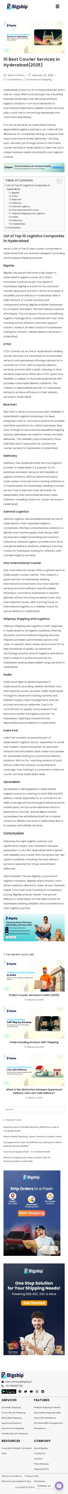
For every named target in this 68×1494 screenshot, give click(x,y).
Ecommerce (15, 79)
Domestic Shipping (11, 1407)
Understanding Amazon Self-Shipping (34, 1042)
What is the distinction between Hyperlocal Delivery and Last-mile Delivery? (34, 1091)
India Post (17, 220)
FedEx (15, 216)
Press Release (41, 1463)
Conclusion (14, 227)
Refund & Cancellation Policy (16, 1481)
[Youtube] (31, 1391)
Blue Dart (17, 199)
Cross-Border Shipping (13, 1412)
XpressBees (19, 223)
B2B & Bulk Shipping (12, 1417)
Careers (38, 1458)
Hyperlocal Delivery (12, 1423)
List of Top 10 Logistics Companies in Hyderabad (28, 187)
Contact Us (39, 1453)
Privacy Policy (32, 1476)
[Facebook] (20, 1391)
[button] (57, 6)
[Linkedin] (43, 1391)
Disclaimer (39, 1481)
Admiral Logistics (21, 206)
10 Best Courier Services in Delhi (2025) (34, 995)
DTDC (15, 196)
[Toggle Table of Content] (57, 180)
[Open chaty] (59, 1486)
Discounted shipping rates (47, 1412)
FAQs (4, 1453)
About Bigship (41, 1448)
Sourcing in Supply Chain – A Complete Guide (27, 1151)
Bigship (15, 192)
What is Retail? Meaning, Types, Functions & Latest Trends (32, 1136)
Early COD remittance (45, 1417)
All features (40, 1428)
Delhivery (17, 202)
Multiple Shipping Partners (47, 1407)
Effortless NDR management (48, 1423)
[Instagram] (37, 1391)
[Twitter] (25, 1391)
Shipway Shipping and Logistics (28, 213)
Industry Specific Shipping (15, 1433)
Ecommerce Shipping (39, 79)
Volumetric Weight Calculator (17, 1448)
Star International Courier (25, 209)
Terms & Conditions (12, 1476)
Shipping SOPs (41, 1469)
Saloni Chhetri (16, 75)
